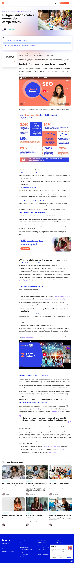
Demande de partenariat (7, 546)
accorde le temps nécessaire (56, 411)
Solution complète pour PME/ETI (26, 549)
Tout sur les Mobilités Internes (44, 552)
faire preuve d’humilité (23, 280)
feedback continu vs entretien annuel (53, 295)
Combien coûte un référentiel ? (8, 551)
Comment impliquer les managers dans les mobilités (54, 299)
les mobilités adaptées (52, 452)
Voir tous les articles (66, 462)
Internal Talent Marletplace (27, 337)
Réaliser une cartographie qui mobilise (62, 296)
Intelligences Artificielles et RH (26, 552)
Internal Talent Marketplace (25, 554)
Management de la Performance (44, 557)
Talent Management (42, 542)
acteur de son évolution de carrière (57, 450)
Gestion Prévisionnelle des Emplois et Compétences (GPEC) (45, 548)
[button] (71, 3)
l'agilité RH (62, 449)
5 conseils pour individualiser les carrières (52, 446)
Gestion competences (11, 11)
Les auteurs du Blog (6, 548)
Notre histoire (58, 542)
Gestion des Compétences (43, 554)
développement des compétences (42, 408)
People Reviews (23, 556)
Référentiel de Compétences (43, 545)
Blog (6, 11)
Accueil (3, 11)
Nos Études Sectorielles (24, 547)
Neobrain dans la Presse (7, 554)
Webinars (22, 544)
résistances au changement (57, 304)
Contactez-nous (5, 543)
